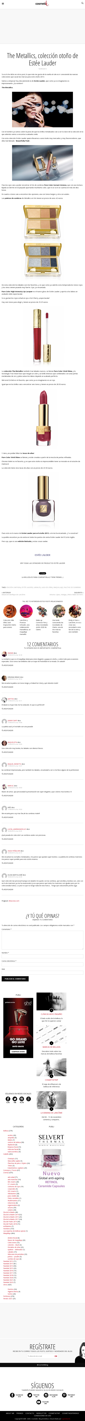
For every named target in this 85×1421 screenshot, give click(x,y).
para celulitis (12, 1196)
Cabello (6, 1154)
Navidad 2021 (8, 1280)
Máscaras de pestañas (16, 1254)
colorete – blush (13, 1245)
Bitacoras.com (14, 901)
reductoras (11, 1203)
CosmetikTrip (54, 1413)
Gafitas (11, 699)
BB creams (12, 1182)
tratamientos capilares (16, 1168)
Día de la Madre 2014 (11, 1215)
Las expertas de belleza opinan (14, 1231)
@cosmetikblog (42, 1365)
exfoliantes (7, 1226)
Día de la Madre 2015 (11, 1217)
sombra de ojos (13, 1259)
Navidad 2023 (8, 1282)
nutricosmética (13, 1152)
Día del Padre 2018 (10, 1224)
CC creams (11, 1184)
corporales (11, 1189)
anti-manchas (12, 1179)
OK (56, 1356)
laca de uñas (47, 587)
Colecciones (12, 1242)
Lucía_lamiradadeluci (17, 829)
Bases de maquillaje (15, 1240)
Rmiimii (10, 653)
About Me (10, 1413)
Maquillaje (58, 587)
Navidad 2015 (8, 1268)
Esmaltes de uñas (14, 1247)
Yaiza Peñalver (14, 851)
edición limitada (13, 587)
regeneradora (12, 1205)
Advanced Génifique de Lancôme (13, 595)
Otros (5, 1285)
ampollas (11, 1138)
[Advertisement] (42, 26)
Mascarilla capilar (14, 1161)
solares (10, 1210)
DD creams (12, 1191)
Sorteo (10, 1294)
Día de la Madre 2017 (11, 1219)
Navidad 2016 (8, 1271)
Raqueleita (12, 742)
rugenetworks (66, 1419)
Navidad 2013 (8, 1264)
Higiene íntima (13, 1291)
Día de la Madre (9, 1212)
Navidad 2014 (8, 1266)
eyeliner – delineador (15, 1249)
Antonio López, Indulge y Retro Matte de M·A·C (66, 595)
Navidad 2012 (8, 1261)
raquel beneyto (14, 764)
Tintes (10, 1166)
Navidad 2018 (8, 1275)
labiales (37, 587)
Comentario (7, 929)
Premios (19, 1413)
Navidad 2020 (8, 1278)
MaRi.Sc (11, 786)
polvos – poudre (13, 1257)
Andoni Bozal (12, 1238)
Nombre (5, 953)
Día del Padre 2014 (10, 1222)
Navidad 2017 (8, 1273)
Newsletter (41, 1413)
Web (3, 969)
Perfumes (6, 1296)
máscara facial (13, 1149)
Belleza (6, 1131)
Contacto (29, 1413)
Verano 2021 (7, 1298)
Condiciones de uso (42, 1416)
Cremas (6, 1173)
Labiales (11, 1252)
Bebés (10, 1140)
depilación (11, 1145)
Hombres (6, 1229)
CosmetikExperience (70, 1413)
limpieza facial (13, 1147)
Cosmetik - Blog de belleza (40, 1419)
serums (10, 1207)
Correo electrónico (9, 961)
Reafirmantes (12, 1200)
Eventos (11, 1289)
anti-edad (11, 1177)
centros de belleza (14, 1142)
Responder (8, 665)
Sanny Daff (12, 720)
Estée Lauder (27, 587)
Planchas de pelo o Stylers (17, 1163)
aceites (10, 1135)
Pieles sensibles (13, 1198)
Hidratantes (12, 1193)
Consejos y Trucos (10, 1170)
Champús (11, 1158)
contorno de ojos (14, 1186)
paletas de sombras (72, 587)
